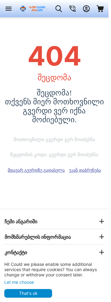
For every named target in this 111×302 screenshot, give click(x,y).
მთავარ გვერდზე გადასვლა (36, 170)
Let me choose (19, 282)
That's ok (28, 293)
